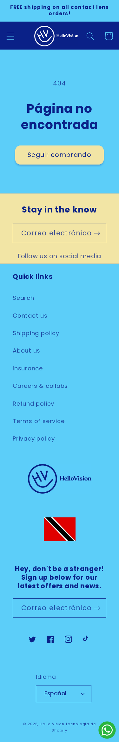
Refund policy (33, 404)
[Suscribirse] (97, 233)
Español (55, 693)
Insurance (28, 368)
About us (26, 350)
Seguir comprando (59, 155)
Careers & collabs (40, 386)
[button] (10, 36)
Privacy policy (34, 438)
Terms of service (38, 421)
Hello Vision (52, 724)
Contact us (30, 316)
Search (23, 298)
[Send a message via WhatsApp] (107, 730)
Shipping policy (36, 333)
